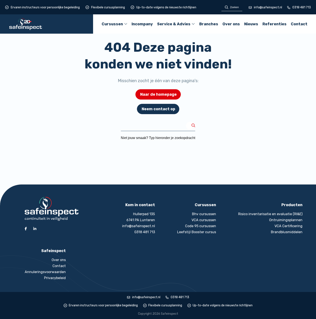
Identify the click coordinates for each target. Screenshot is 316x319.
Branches (208, 24)
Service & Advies (173, 25)
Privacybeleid (55, 278)
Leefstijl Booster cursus (196, 232)
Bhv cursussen (204, 214)
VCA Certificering (288, 226)
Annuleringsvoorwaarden (45, 272)
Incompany (142, 24)
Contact (299, 24)
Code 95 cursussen (200, 226)
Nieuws (251, 24)
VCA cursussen (204, 220)
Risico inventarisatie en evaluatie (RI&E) (270, 214)
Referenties (274, 24)
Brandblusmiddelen (286, 232)
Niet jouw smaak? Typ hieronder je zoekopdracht (158, 138)
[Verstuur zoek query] (193, 125)
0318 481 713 (301, 7)
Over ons (231, 24)
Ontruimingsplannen (285, 220)
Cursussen (112, 25)
